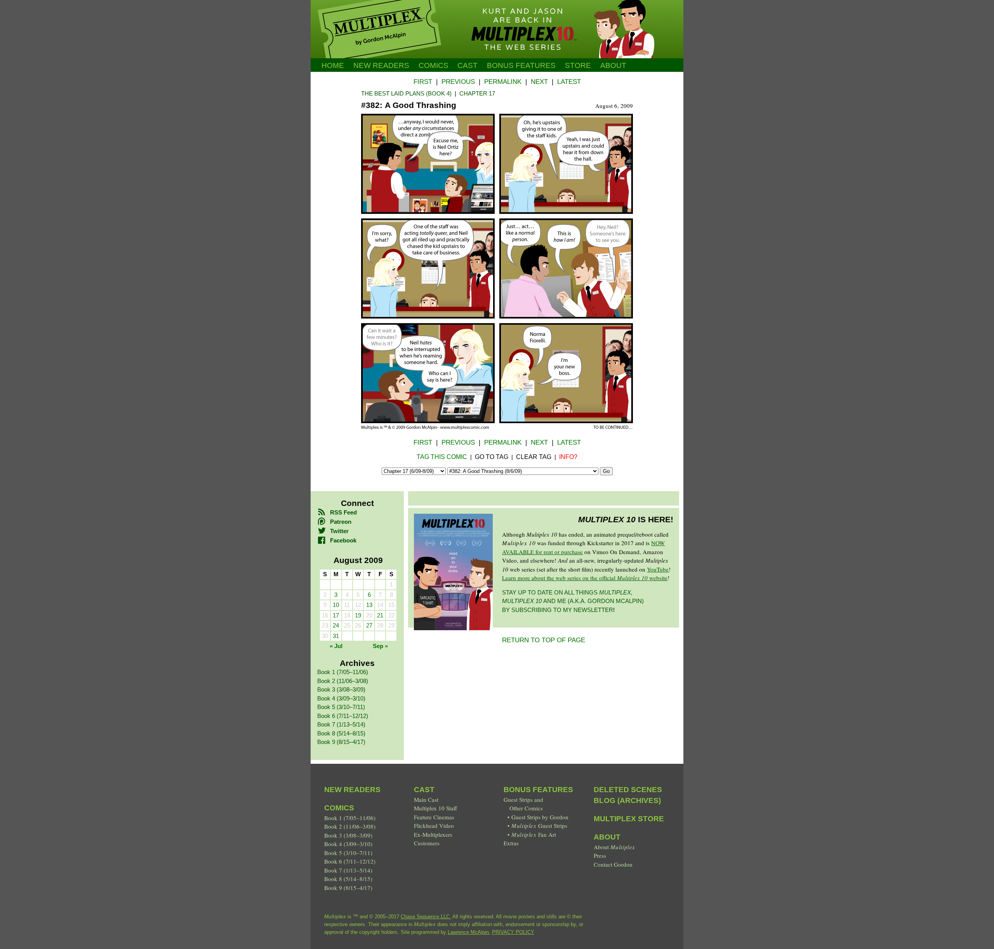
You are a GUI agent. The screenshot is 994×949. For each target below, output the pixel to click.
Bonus (521, 65)
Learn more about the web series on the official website (584, 578)
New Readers (381, 65)
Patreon (340, 521)
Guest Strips (539, 825)
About (613, 65)
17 (336, 615)
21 (380, 615)
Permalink (502, 81)
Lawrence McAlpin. (469, 932)
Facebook (343, 540)
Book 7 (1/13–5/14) (341, 724)
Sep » (380, 646)
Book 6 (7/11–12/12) (342, 716)
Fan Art (533, 834)
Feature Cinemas (434, 817)
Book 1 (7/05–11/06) (342, 672)
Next (539, 81)
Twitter (339, 531)
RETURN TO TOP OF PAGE (543, 640)
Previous (458, 81)
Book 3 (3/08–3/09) (341, 689)
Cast (467, 65)
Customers (427, 843)
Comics (433, 65)
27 (369, 625)
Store (578, 65)
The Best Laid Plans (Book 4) (406, 93)
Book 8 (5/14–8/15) (341, 733)
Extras (511, 843)
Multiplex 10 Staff (435, 808)
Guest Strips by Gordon (539, 817)
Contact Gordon (613, 864)
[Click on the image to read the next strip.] (497, 427)
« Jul (336, 646)
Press (600, 855)
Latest (569, 81)
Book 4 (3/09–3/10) (341, 698)
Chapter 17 (477, 93)
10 (336, 604)
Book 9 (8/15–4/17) (341, 742)
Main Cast (426, 799)
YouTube (658, 569)
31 (336, 636)
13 (369, 604)
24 (336, 625)
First (423, 81)
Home (332, 65)
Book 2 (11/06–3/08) (342, 681)
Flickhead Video (434, 825)
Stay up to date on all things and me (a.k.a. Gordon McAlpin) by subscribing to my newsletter (573, 601)
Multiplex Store (629, 819)
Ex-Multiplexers (433, 834)
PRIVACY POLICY (513, 932)
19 (358, 615)
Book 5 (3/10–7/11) (341, 707)
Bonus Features (538, 790)
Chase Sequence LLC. (426, 916)
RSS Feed (343, 512)
